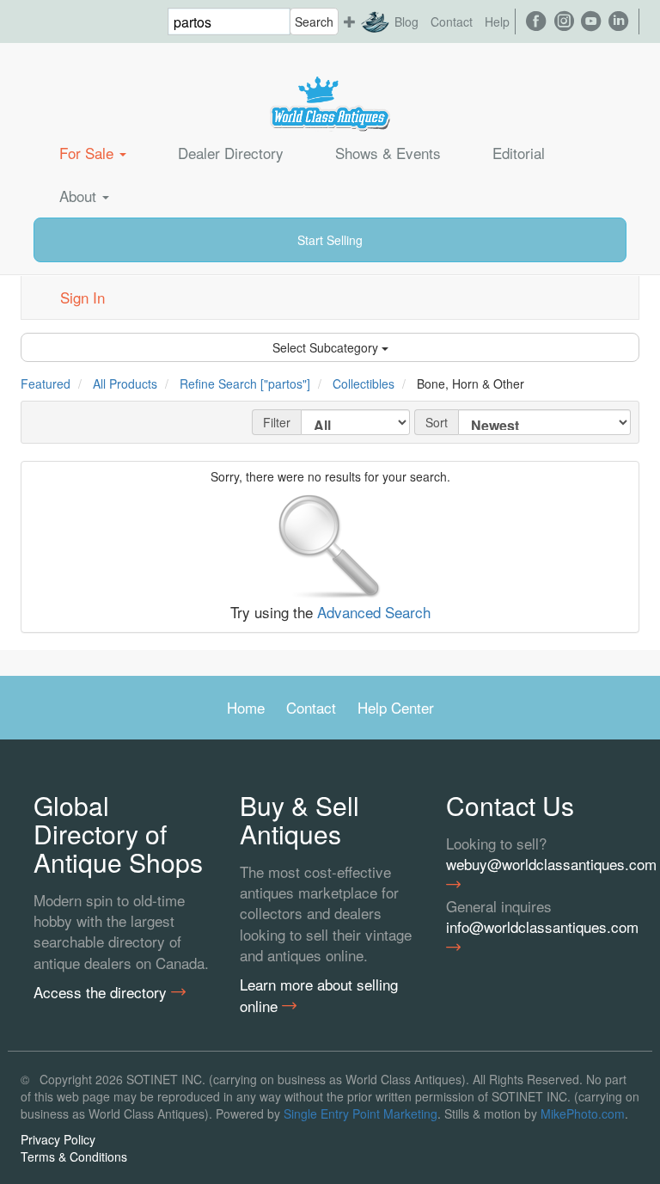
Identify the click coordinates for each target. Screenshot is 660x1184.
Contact (452, 21)
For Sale (88, 152)
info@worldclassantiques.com (536, 927)
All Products (125, 383)
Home (246, 707)
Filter (276, 422)
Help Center (396, 707)
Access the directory (102, 992)
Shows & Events (388, 152)
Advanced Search (374, 612)
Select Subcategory (327, 347)
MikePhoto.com (583, 1113)
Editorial (518, 152)
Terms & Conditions (74, 1156)
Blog (406, 21)
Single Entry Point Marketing (360, 1113)
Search (314, 21)
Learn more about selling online (319, 994)
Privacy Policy (58, 1139)
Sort (436, 422)
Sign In (82, 297)
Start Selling (330, 239)
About (80, 195)
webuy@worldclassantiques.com (536, 864)
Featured (45, 383)
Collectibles (363, 383)
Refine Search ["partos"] (245, 383)
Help (497, 21)
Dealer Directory (231, 152)
